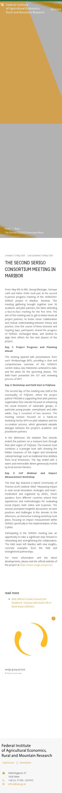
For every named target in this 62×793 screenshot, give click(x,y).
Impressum (8, 762)
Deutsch (56, 9)
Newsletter (25, 762)
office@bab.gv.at (17, 784)
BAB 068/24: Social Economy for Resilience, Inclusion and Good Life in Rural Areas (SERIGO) (31, 602)
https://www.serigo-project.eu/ (36, 564)
